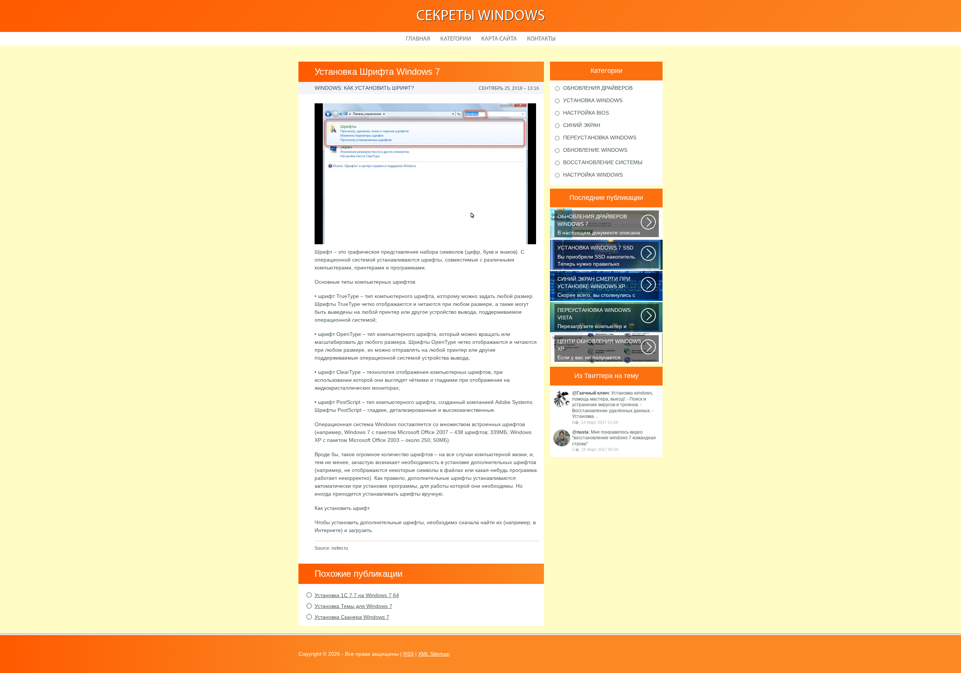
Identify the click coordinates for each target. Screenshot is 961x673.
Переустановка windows (599, 138)
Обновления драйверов (598, 88)
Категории (455, 39)
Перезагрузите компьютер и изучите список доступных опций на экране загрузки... (597, 319)
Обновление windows (595, 150)
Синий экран (581, 125)
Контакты (541, 39)
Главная (418, 39)
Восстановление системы (602, 162)
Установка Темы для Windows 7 (353, 606)
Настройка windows (593, 175)
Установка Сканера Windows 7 (352, 617)
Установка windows (592, 100)
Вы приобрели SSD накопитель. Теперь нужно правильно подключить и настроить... (596, 256)
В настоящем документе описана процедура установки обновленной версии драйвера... (598, 225)
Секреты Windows (480, 16)
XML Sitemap (434, 654)
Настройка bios (586, 113)
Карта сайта (499, 39)
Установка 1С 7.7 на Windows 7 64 (357, 595)
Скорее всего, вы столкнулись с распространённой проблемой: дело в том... (596, 287)
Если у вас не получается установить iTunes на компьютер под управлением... (599, 350)
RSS (408, 654)
